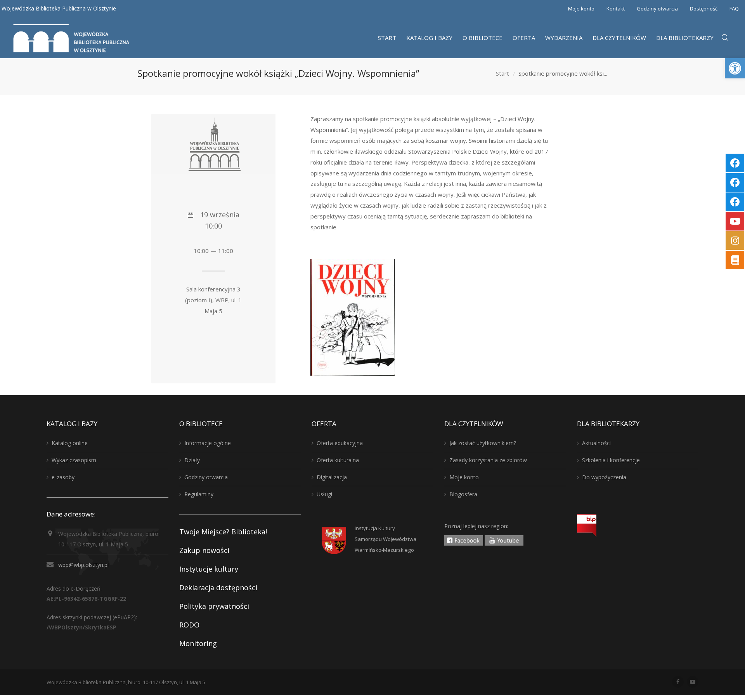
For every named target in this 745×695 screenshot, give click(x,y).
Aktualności (596, 443)
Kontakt (615, 8)
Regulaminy (198, 494)
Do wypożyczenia (604, 477)
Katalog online (70, 443)
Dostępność (703, 8)
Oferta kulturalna (338, 460)
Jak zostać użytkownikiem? (482, 443)
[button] (735, 68)
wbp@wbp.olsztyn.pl (83, 564)
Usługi (324, 494)
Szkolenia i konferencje (611, 460)
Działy (192, 460)
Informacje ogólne (207, 443)
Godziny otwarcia (657, 8)
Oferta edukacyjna (340, 443)
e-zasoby (63, 477)
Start (502, 73)
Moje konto (581, 8)
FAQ (734, 8)
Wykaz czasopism (74, 460)
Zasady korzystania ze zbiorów (488, 460)
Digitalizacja (332, 477)
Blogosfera (463, 494)
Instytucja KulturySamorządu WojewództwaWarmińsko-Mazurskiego (385, 539)
